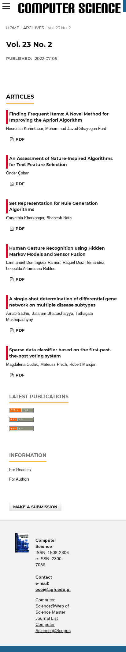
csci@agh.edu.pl (53, 589)
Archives (33, 27)
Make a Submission (35, 506)
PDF (19, 139)
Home (12, 27)
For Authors (19, 479)
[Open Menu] (6, 6)
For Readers (20, 469)
